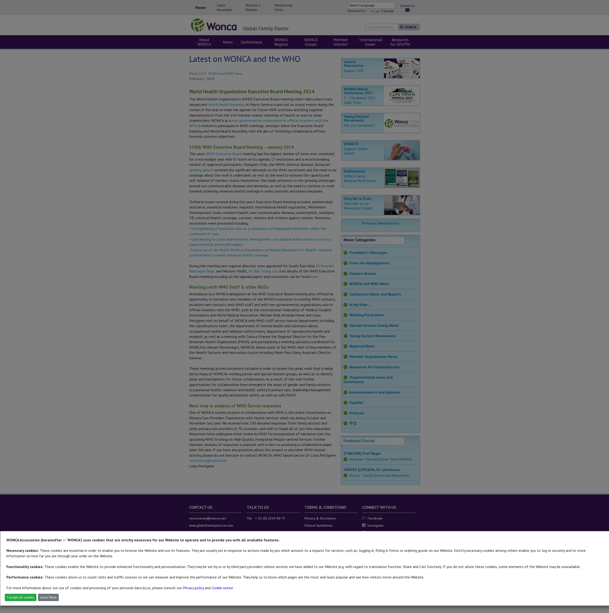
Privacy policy (193, 587)
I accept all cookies (20, 597)
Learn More (48, 597)
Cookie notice (222, 587)
